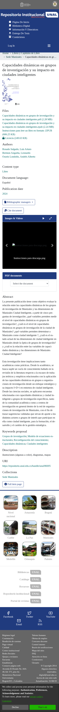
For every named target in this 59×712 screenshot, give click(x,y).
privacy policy (36, 696)
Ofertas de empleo (39, 638)
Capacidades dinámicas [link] (13, 443)
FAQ (34, 653)
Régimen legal (8, 635)
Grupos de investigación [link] (14, 436)
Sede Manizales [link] (14, 57)
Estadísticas (7, 663)
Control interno (38, 644)
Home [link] (6, 53)
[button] (29, 14)
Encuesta (6, 659)
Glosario (35, 663)
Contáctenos (37, 659)
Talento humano (39, 635)
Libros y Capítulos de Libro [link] (26, 53)
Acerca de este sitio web (46, 678)
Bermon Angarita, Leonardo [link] (16, 153)
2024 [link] (4, 193)
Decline (15, 707)
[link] (14, 138)
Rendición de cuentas (11, 641)
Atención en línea (39, 656)
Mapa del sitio (38, 650)
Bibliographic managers (18, 202)
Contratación (8, 638)
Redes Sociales (8, 653)
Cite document (14, 210)
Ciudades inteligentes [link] (37, 443)
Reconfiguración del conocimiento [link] (31, 440)
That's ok (42, 707)
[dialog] (29, 698)
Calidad (5, 647)
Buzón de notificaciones (42, 647)
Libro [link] (5, 171)
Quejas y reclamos (10, 656)
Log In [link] (11, 45)
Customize (6, 701)
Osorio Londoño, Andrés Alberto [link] (18, 156)
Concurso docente (39, 641)
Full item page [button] (14, 484)
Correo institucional (11, 650)
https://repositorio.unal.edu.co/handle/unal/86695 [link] (26, 466)
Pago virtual (7, 644)
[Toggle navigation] (49, 46)
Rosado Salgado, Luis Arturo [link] (16, 149)
